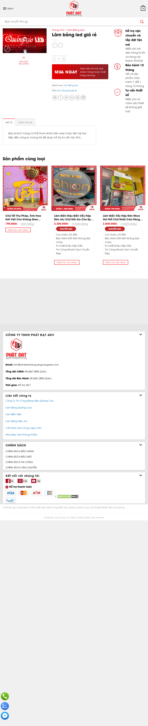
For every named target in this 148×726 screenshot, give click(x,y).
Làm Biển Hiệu (14, 414)
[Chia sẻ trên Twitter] (66, 97)
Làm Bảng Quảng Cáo (19, 407)
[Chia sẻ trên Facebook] (60, 97)
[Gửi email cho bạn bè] (72, 97)
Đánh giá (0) (25, 122)
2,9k (25, 480)
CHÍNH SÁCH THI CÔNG (19, 461)
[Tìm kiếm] (142, 21)
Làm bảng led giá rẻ (66, 90)
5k (12, 480)
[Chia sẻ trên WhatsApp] (55, 97)
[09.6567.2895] (5, 696)
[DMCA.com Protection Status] (67, 496)
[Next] (145, 217)
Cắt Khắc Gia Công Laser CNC (24, 427)
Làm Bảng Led (75, 29)
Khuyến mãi (66, 228)
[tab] (9, 122)
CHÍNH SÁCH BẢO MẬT (19, 456)
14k (38, 480)
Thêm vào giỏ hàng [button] (18, 230)
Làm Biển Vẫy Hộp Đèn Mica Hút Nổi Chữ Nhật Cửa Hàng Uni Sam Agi (121, 217)
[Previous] (3, 217)
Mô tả (9, 122)
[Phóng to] (7, 49)
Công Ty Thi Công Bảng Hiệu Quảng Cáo (30, 400)
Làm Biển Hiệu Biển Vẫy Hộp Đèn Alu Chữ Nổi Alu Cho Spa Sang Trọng (73, 217)
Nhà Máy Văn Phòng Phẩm (21, 434)
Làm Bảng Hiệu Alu (16, 421)
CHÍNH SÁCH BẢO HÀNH (20, 451)
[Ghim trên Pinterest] (77, 97)
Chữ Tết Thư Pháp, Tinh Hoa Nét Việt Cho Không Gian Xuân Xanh (23, 217)
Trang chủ (58, 29)
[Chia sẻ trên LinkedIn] (83, 97)
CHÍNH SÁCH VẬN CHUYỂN (21, 467)
